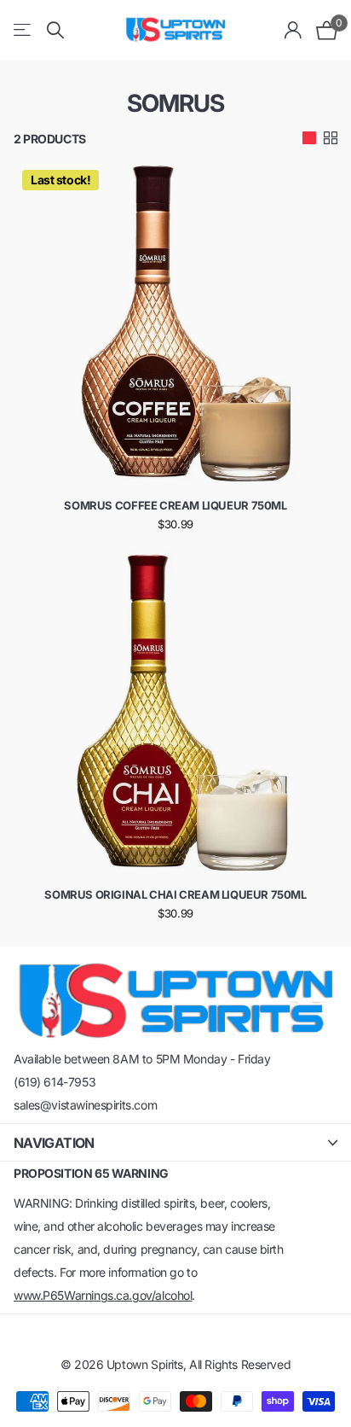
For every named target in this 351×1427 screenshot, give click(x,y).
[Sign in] (293, 29)
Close (175, 1142)
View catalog (23, 30)
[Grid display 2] (330, 138)
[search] (55, 30)
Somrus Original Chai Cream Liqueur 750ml (175, 894)
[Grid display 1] (309, 138)
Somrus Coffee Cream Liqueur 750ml (175, 505)
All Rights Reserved (240, 1364)
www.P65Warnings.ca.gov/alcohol (103, 1295)
